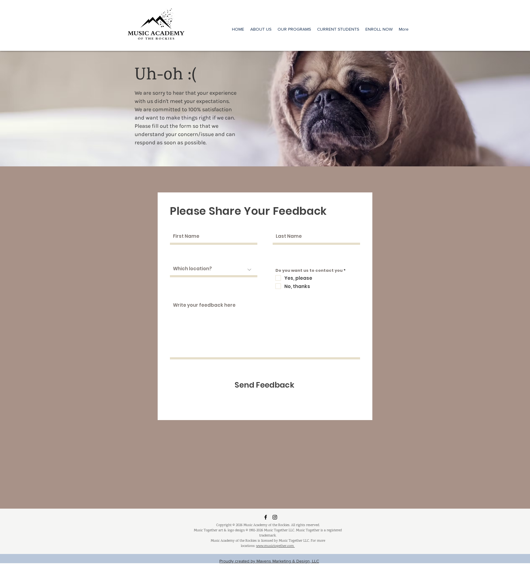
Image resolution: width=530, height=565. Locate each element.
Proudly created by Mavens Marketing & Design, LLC (269, 561)
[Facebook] (266, 517)
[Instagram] (275, 517)
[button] (294, 29)
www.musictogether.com (275, 546)
